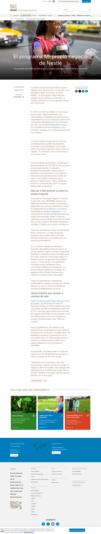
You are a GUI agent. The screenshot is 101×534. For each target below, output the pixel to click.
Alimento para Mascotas (37, 493)
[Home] (23, 7)
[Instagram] (57, 524)
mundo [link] (36, 303)
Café (32, 501)
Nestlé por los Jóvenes (83, 15)
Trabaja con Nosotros (57, 471)
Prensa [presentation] (54, 480)
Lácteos (33, 511)
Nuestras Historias (26, 15)
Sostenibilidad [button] (42, 15)
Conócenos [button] (17, 15)
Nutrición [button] (49, 15)
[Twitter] (48, 524)
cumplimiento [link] (15, 446)
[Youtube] (52, 524)
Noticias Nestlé (55, 482)
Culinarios (33, 506)
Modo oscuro (45, 1)
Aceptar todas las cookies (77, 530)
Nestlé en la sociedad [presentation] (79, 469)
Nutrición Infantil (35, 490)
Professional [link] (55, 211)
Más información (29, 532)
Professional (34, 514)
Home (11, 15)
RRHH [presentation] (53, 469)
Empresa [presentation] (33, 469)
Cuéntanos (14, 455)
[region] (50, 530)
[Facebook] (43, 524)
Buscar (89, 9)
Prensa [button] (74, 15)
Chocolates (33, 503)
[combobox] (75, 9)
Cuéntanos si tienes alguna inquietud (39, 479)
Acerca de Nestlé (35, 471)
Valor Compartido (76, 471)
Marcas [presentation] (33, 488)
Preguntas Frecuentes (57, 474)
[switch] (53, 1)
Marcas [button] (35, 15)
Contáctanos (86, 1)
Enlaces (33, 476)
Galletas (33, 509)
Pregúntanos (56, 452)
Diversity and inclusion (37, 380)
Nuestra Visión (34, 482)
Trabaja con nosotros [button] (64, 15)
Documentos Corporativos (37, 474)
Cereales (33, 498)
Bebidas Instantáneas (36, 495)
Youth (45, 380)
